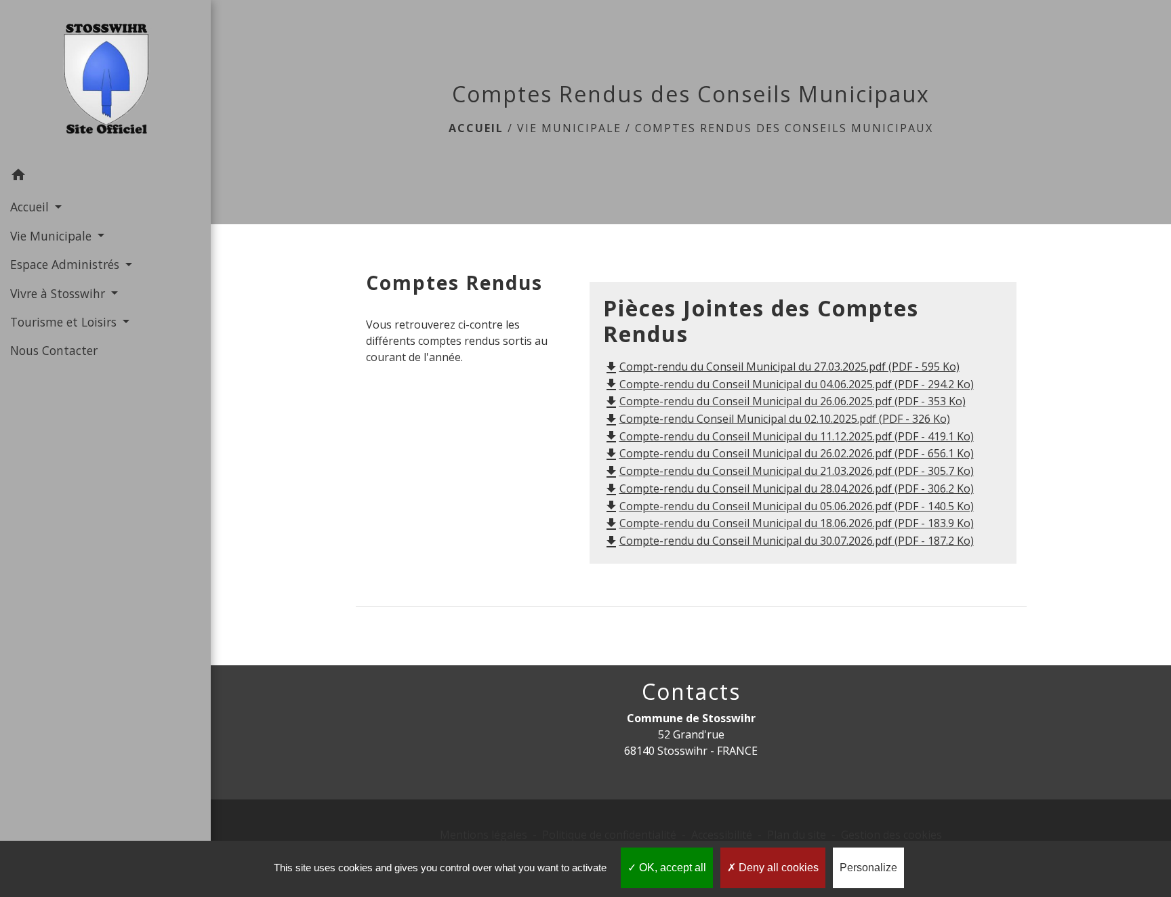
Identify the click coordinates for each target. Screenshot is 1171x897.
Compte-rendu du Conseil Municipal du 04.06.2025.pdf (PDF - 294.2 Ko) (788, 384)
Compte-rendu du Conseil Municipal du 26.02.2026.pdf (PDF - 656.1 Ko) (788, 453)
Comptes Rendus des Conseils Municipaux (784, 128)
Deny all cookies (777, 867)
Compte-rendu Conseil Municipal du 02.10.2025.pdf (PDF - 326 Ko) (776, 418)
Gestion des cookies (891, 834)
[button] (105, 176)
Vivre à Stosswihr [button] (59, 293)
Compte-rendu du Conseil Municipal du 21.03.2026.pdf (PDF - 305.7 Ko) (788, 470)
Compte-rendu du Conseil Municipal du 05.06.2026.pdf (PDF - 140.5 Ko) (788, 506)
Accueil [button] (31, 207)
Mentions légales (483, 834)
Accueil (476, 128)
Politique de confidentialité (609, 834)
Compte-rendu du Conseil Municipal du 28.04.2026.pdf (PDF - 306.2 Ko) (788, 488)
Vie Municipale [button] (52, 236)
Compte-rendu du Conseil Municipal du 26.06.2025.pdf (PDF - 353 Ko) (784, 401)
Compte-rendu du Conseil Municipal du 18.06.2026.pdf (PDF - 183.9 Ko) (788, 523)
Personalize (868, 867)
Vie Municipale (569, 128)
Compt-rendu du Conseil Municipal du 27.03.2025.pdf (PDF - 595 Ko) (781, 366)
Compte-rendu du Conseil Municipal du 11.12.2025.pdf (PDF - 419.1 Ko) (788, 436)
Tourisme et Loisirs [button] (65, 322)
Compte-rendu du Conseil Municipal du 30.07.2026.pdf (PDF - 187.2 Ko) (788, 540)
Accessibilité (721, 834)
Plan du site (796, 834)
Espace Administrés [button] (66, 264)
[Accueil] (106, 80)
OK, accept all (671, 867)
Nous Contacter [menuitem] (54, 350)
